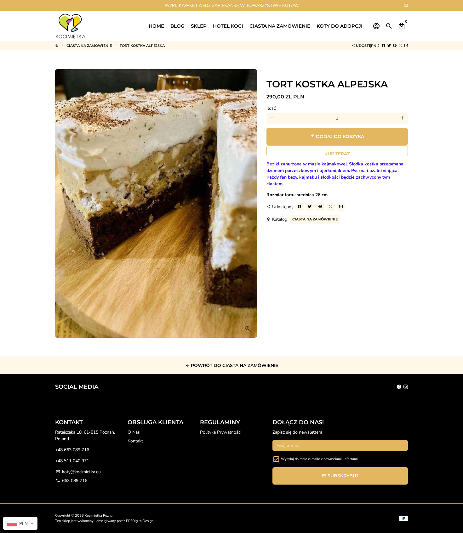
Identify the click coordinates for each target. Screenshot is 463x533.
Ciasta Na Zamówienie (89, 45)
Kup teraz (337, 153)
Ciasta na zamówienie (279, 26)
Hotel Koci (228, 26)
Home (156, 26)
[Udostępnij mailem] (406, 45)
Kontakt (135, 441)
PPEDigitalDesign (139, 521)
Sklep (199, 26)
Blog (177, 26)
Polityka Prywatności (220, 432)
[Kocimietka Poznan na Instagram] (405, 387)
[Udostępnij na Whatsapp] (400, 45)
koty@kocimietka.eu (78, 472)
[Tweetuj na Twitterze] (389, 45)
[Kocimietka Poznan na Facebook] (399, 387)
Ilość (271, 108)
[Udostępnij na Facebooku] (383, 45)
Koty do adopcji (340, 26)
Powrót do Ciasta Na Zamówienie (231, 365)
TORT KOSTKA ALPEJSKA (142, 45)
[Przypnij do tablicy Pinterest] (395, 45)
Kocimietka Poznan (99, 515)
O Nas (134, 432)
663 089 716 (71, 481)
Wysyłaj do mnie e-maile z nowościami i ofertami (319, 459)
